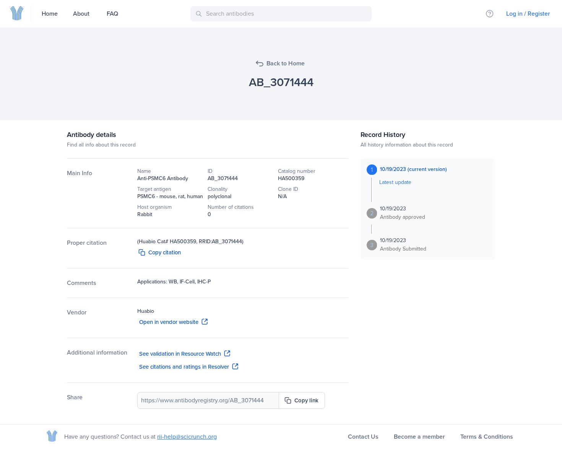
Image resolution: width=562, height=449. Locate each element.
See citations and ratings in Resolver (184, 367)
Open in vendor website (168, 322)
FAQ (112, 13)
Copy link (306, 400)
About (81, 13)
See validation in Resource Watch (180, 354)
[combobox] (282, 14)
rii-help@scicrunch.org (187, 436)
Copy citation (164, 252)
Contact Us (363, 436)
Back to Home (285, 63)
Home (50, 13)
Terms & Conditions (486, 436)
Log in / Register (528, 13)
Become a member (419, 436)
